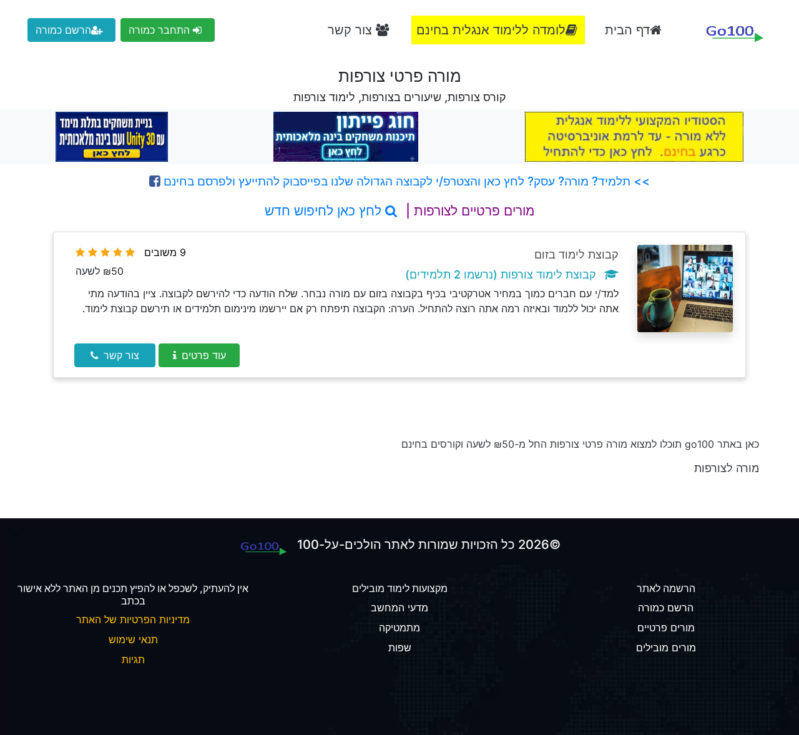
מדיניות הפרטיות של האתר (133, 619)
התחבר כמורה (161, 30)
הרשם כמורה (63, 30)
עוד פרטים (204, 355)
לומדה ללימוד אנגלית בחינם (491, 29)
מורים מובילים (666, 647)
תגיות (133, 659)
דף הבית (627, 29)
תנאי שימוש (133, 639)
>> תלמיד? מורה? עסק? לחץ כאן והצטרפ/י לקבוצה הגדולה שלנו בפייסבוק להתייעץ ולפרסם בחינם (405, 181)
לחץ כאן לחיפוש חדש (325, 211)
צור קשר (352, 29)
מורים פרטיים (666, 627)
